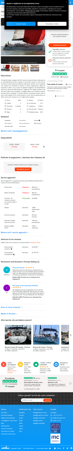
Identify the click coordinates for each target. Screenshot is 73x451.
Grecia (21, 418)
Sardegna (22, 412)
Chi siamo (4, 412)
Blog (2, 423)
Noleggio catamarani (39, 418)
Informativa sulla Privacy (8, 434)
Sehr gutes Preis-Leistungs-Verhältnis (25, 285)
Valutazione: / (45, 370)
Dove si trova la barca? (11, 307)
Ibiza (20, 431)
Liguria (21, 426)
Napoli (21, 428)
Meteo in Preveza (8, 313)
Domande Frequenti (7, 415)
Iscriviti (47, 400)
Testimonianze (5, 426)
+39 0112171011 (57, 415)
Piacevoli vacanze (18, 267)
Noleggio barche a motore (40, 415)
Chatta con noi (57, 420)
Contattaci (53, 412)
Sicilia (21, 420)
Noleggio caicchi (38, 420)
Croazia (21, 415)
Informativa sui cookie (33, 11)
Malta (20, 423)
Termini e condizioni (7, 428)
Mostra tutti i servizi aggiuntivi (14, 232)
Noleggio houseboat (39, 423)
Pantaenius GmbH (34, 242)
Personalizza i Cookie (52, 24)
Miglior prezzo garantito (8, 418)
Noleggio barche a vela (39, 412)
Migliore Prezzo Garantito (11, 371)
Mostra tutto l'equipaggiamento (14, 131)
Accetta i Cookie (21, 24)
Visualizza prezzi (23, 169)
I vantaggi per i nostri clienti (9, 420)
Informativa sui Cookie (7, 431)
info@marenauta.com (59, 418)
